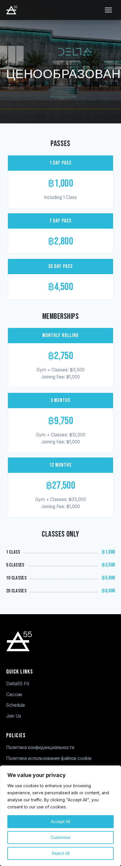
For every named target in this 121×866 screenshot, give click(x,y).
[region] (60, 816)
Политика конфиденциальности (40, 747)
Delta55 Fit (17, 683)
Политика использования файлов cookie (49, 758)
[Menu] (108, 10)
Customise (60, 837)
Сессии (14, 694)
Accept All (60, 821)
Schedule (15, 705)
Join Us (13, 716)
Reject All (61, 853)
